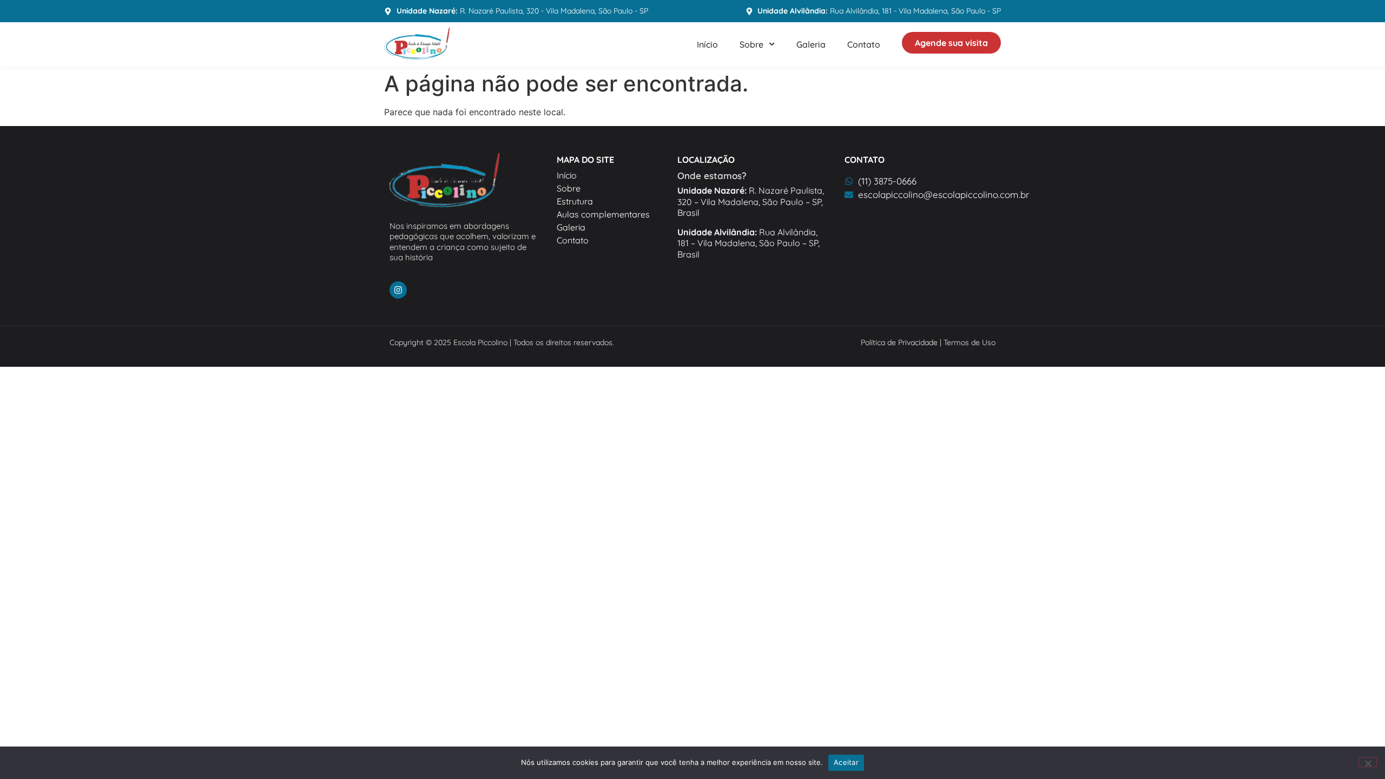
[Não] (1367, 762)
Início (707, 44)
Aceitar (846, 762)
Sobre (751, 44)
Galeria (811, 44)
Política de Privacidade (899, 342)
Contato (863, 44)
